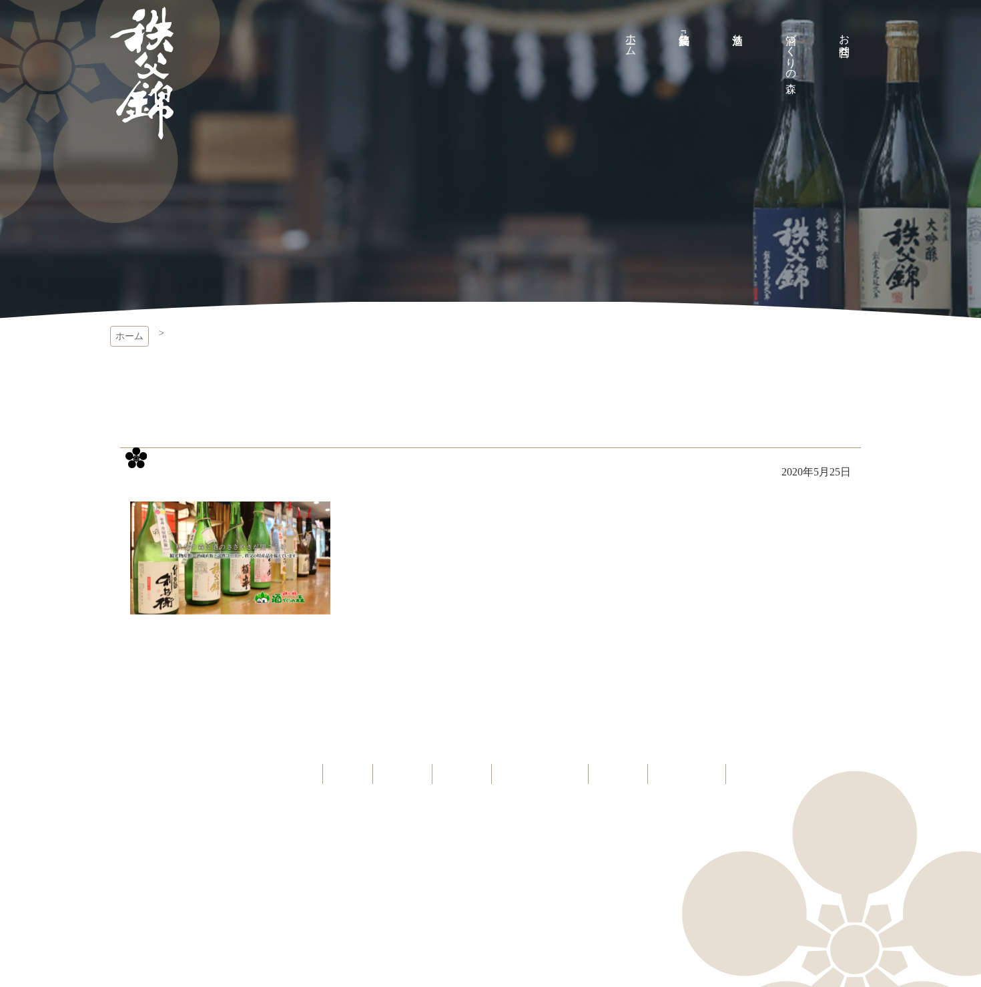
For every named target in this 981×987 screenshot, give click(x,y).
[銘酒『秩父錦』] (684, 26)
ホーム (129, 336)
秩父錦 (142, 73)
